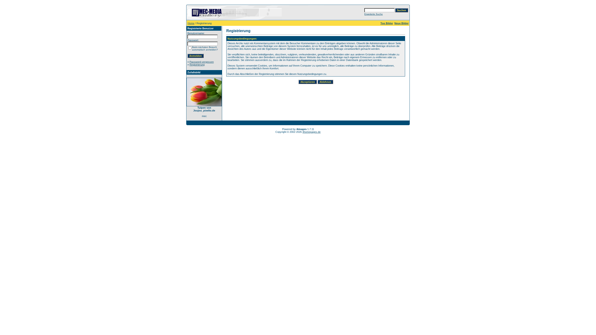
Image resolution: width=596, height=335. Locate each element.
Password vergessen (202, 61)
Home (191, 23)
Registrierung (197, 64)
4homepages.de (311, 132)
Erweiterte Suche (373, 14)
